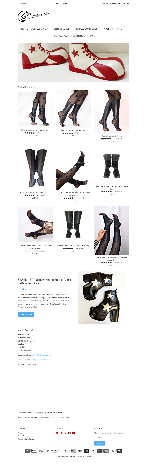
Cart (127, 4)
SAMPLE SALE (60, 35)
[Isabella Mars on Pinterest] (65, 433)
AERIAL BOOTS (38, 28)
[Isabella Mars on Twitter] (57, 433)
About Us (21, 436)
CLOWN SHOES (78, 35)
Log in (103, 4)
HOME (24, 28)
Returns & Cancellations (26, 439)
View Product (26, 314)
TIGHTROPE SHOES (61, 28)
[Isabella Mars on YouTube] (73, 433)
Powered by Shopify (85, 456)
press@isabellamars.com (40, 360)
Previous (22, 62)
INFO (120, 28)
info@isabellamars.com (42, 355)
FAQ (33, 412)
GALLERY (108, 28)
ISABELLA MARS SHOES (87, 28)
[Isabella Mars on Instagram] (69, 433)
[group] (35, 133)
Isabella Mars (72, 456)
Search (20, 433)
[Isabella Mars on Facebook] (61, 433)
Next (124, 62)
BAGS (92, 35)
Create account (114, 4)
